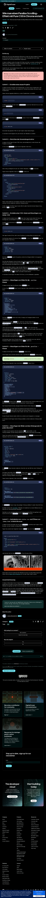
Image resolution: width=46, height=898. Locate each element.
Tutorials (11, 8)
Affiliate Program (5, 832)
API (17, 848)
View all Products (20, 860)
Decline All (39, 893)
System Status (19, 871)
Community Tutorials (35, 819)
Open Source (33, 833)
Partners (4, 828)
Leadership (4, 821)
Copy (40, 97)
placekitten (15, 507)
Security (4, 839)
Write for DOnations (35, 824)
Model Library (19, 830)
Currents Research (35, 826)
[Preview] (40, 656)
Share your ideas (20, 872)
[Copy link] (12, 27)
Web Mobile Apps (5, 878)
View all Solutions (5, 883)
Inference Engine (20, 824)
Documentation (34, 842)
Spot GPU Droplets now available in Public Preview (12, 1)
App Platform (19, 837)
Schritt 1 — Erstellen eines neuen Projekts (16, 84)
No (23, 644)
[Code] (22, 656)
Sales (18, 867)
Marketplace (33, 837)
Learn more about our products (11, 606)
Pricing (32, 839)
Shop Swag (33, 848)
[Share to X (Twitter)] (3, 27)
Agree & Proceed (39, 891)
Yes (23, 641)
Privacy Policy (5, 837)
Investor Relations (5, 841)
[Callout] (20, 656)
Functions (19, 835)
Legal (3, 835)
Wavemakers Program (35, 830)
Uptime (18, 850)
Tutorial (5, 22)
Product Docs (26, 8)
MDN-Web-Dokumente (19, 358)
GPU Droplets (19, 821)
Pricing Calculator (34, 841)
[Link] (8, 656)
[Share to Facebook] (5, 27)
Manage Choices (39, 896)
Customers (4, 826)
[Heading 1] (12, 656)
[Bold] (3, 656)
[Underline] (6, 656)
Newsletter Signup (34, 835)
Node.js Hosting (5, 876)
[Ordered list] (17, 656)
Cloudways (19, 858)
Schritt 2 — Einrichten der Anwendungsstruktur (18, 139)
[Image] (10, 656)
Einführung (5, 53)
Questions (18, 8)
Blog (3, 823)
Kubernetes (19, 833)
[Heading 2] (13, 656)
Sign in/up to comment (9, 670)
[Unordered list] (16, 656)
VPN (3, 872)
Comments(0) (16, 651)
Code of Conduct (34, 846)
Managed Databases (21, 841)
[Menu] (41, 4)
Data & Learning (20, 826)
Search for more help (23, 634)
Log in (27, 4)
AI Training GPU (5, 865)
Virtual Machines (5, 882)
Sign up (33, 4)
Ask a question (23, 632)
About (3, 819)
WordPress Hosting (6, 880)
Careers (4, 824)
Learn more (28, 714)
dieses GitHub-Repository (15, 574)
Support (18, 865)
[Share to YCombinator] (10, 27)
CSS (8, 19)
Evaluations (19, 828)
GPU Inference (5, 867)
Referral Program (5, 830)
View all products (12, 796)
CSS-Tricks (33, 823)
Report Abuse (19, 869)
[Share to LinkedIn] (8, 27)
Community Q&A (34, 821)
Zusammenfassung (8, 580)
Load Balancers (20, 839)
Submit (8, 766)
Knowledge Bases (20, 819)
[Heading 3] (15, 656)
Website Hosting (5, 871)
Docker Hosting (5, 874)
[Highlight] (11, 656)
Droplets (18, 832)
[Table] (21, 656)
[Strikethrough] (7, 656)
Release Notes (34, 844)
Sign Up (6, 714)
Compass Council (34, 832)
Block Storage (19, 844)
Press (3, 833)
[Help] (42, 656)
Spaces (18, 842)
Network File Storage (21, 846)
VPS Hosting (4, 869)
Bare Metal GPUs (20, 823)
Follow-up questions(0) (27, 651)
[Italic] (5, 656)
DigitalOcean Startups (35, 828)
